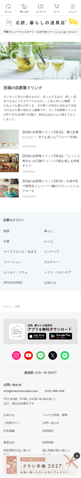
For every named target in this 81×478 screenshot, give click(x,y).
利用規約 (48, 430)
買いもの (24, 11)
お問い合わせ (50, 422)
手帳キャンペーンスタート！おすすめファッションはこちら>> (40, 31)
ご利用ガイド (11, 422)
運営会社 (9, 442)
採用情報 (48, 442)
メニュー (73, 11)
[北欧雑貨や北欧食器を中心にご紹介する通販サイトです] (40, 21)
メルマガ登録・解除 (55, 415)
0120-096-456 (54, 391)
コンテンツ (40, 11)
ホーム (8, 11)
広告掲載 (9, 430)
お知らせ (9, 415)
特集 (17, 306)
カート (57, 11)
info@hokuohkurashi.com (20, 391)
